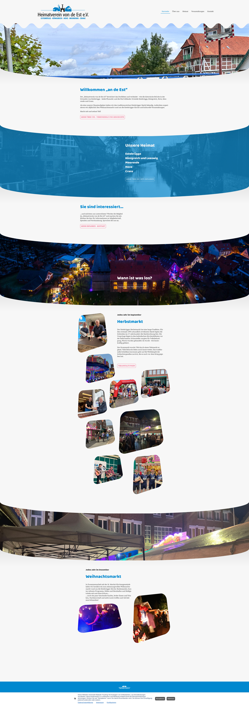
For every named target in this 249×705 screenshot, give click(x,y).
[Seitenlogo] (63, 11)
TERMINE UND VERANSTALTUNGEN (132, 287)
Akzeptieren (160, 698)
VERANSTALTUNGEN (126, 366)
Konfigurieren (111, 702)
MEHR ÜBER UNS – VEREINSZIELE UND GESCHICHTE (102, 117)
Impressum (100, 702)
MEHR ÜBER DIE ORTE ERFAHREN (140, 179)
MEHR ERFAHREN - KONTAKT (93, 226)
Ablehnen (170, 698)
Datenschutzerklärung (85, 702)
